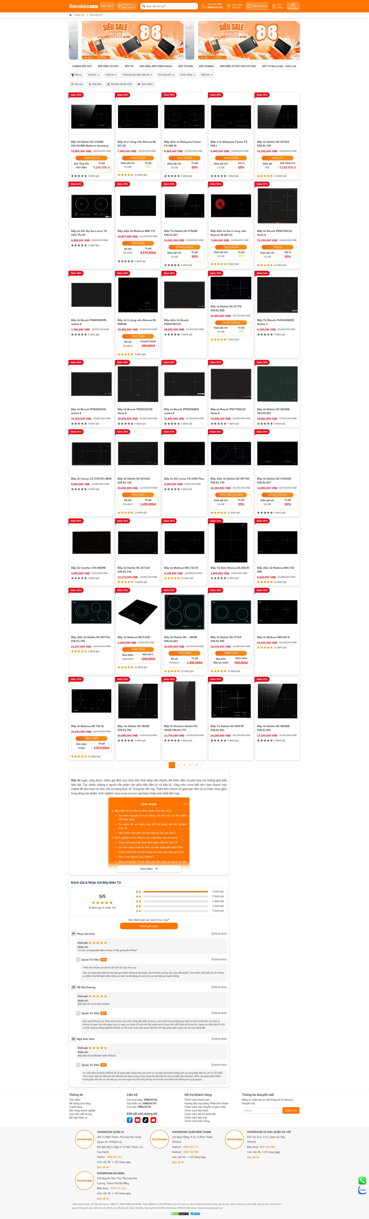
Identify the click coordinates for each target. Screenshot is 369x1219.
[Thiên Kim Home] (83, 6)
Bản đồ (101, 1167)
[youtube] (137, 1120)
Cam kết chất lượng (80, 1114)
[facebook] (130, 1120)
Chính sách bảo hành (196, 1110)
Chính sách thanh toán (197, 1099)
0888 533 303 (114, 1157)
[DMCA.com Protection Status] (179, 1214)
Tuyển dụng (75, 1106)
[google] (153, 1120)
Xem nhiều (146, 84)
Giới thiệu (74, 1099)
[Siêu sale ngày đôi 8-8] (126, 40)
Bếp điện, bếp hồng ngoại (156, 66)
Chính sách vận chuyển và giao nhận (205, 1106)
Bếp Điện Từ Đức (108, 66)
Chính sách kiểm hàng (196, 1121)
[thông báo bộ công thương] (194, 1214)
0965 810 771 (190, 1147)
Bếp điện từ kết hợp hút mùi (238, 66)
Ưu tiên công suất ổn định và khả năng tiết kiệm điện (151, 847)
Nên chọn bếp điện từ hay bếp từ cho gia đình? (147, 832)
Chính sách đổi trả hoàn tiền (200, 1114)
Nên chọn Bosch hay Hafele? (136, 856)
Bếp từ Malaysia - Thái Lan (279, 66)
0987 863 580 (267, 1147)
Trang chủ (79, 15)
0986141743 (150, 1099)
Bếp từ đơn (185, 66)
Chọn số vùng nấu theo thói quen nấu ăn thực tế (148, 842)
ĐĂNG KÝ (291, 1110)
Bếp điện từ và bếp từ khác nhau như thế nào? (143, 810)
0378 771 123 (118, 1188)
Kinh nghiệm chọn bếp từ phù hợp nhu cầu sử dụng (146, 837)
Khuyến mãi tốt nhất (120, 84)
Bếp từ (129, 66)
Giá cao (78, 84)
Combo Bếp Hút (82, 66)
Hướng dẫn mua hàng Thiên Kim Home (206, 1103)
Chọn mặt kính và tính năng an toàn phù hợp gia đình (151, 852)
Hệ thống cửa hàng (80, 1103)
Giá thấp (96, 84)
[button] (181, 37)
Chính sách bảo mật (195, 1117)
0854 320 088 (190, 1152)
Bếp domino (206, 66)
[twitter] (145, 1120)
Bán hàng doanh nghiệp (82, 1110)
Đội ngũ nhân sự (78, 1117)
